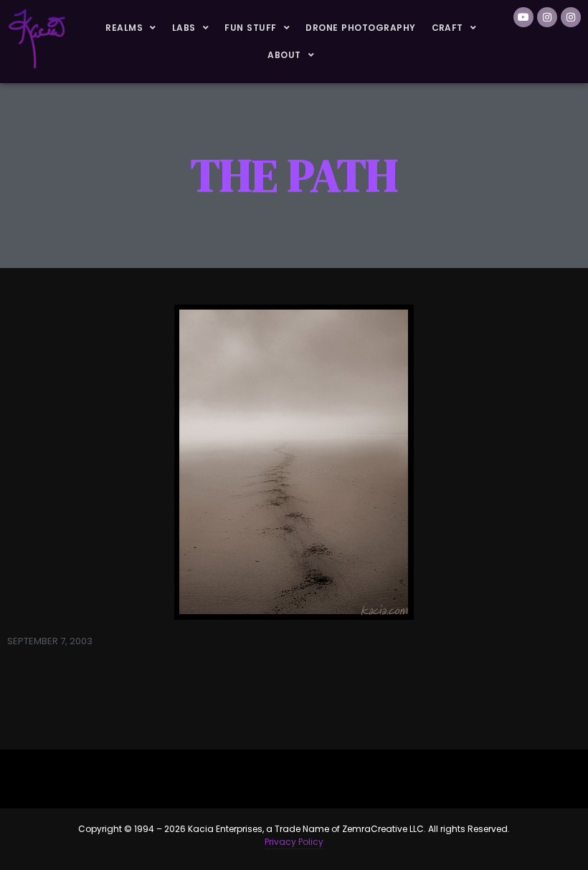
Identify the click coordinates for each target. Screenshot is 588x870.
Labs (184, 27)
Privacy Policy (294, 842)
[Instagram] (547, 17)
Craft (447, 27)
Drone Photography (360, 27)
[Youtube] (523, 17)
